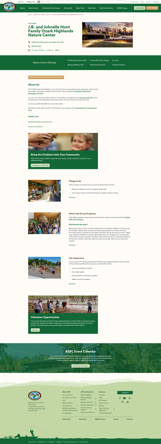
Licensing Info (134, 2)
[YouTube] (124, 398)
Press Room (83, 419)
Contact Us (156, 2)
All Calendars (103, 400)
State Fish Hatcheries (106, 8)
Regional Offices (67, 403)
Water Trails (92, 8)
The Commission (67, 395)
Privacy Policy (32, 442)
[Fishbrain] (127, 402)
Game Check (139, 8)
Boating (22, 8)
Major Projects (103, 403)
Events (148, 2)
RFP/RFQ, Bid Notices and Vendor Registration (70, 409)
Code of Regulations (105, 413)
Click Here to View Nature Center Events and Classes (46, 77)
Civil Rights (58, 442)
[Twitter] (129, 398)
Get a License (152, 8)
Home (30, 14)
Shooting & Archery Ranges (51, 8)
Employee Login (83, 442)
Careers (115, 419)
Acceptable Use (41, 442)
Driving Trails (68, 8)
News (142, 2)
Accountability (66, 413)
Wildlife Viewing (122, 8)
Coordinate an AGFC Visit (40, 165)
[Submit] (39, 2)
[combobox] (82, 2)
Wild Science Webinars (88, 412)
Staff (63, 400)
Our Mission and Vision (69, 398)
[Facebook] (119, 398)
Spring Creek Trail (86, 98)
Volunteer (35, 330)
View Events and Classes (80, 366)
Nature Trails (80, 8)
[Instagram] (122, 402)
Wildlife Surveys (100, 419)
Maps (100, 398)
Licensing (102, 395)
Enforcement (66, 419)
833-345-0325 (32, 411)
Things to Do (30, 2)
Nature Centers (33, 8)
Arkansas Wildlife (86, 395)
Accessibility (50, 442)
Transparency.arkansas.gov (70, 442)
